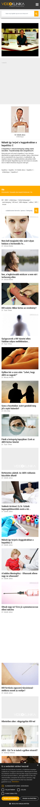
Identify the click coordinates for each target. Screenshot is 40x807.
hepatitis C (30, 170)
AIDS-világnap (23, 202)
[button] (20, 804)
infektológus (6, 172)
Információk (5, 192)
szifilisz (31, 202)
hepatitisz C (14, 172)
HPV (36, 202)
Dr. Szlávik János (20, 170)
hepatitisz (4, 170)
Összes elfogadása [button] (10, 798)
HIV (2, 200)
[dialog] (20, 785)
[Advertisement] (20, 84)
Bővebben (15, 782)
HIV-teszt (15, 202)
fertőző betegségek (24, 200)
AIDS (6, 200)
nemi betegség (6, 202)
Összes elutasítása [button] (29, 798)
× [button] (37, 765)
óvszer (4, 204)
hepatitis (11, 170)
